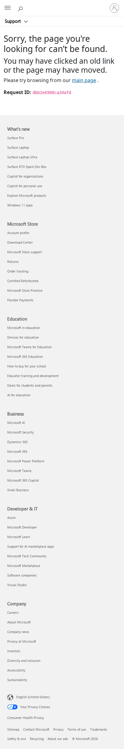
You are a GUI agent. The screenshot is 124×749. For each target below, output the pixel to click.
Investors (13, 651)
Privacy (58, 729)
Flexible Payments (20, 300)
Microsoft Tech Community (26, 556)
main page (84, 80)
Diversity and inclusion (23, 660)
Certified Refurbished (22, 281)
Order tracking (17, 271)
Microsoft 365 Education (25, 356)
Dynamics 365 (17, 442)
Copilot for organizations (25, 176)
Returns (13, 261)
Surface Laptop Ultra (22, 157)
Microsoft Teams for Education (29, 347)
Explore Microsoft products (26, 195)
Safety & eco (16, 738)
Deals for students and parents (29, 385)
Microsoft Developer (22, 527)
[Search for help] (21, 8)
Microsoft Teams (19, 470)
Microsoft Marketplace (23, 565)
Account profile (18, 232)
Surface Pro (15, 137)
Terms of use (76, 729)
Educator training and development (33, 375)
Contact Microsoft (36, 729)
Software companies (22, 575)
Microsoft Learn (18, 536)
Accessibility (16, 670)
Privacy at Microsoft (21, 641)
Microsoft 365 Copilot (23, 480)
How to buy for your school (26, 366)
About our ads (58, 738)
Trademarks (98, 729)
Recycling (37, 738)
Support (13, 21)
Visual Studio (16, 585)
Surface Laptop (18, 147)
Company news (18, 631)
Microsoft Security (20, 432)
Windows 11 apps (20, 205)
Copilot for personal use (24, 186)
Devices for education (23, 337)
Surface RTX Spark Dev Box (26, 166)
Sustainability (17, 679)
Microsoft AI (16, 422)
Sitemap (13, 729)
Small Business (18, 490)
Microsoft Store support (24, 252)
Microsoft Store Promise (24, 290)
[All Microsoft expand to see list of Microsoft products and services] (7, 8)
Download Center (20, 242)
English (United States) (33, 697)
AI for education (18, 395)
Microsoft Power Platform (25, 461)
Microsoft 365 (17, 451)
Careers (13, 612)
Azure (11, 517)
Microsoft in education (23, 327)
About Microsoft (19, 622)
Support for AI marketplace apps (30, 546)
